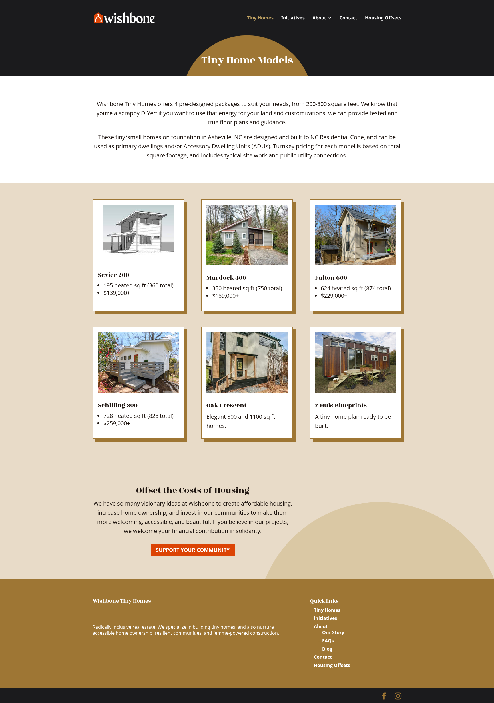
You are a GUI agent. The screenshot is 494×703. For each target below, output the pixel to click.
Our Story (333, 632)
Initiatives (293, 18)
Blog (327, 649)
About (319, 18)
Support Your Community (193, 549)
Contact (348, 18)
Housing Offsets (383, 18)
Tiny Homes (260, 18)
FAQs (328, 641)
